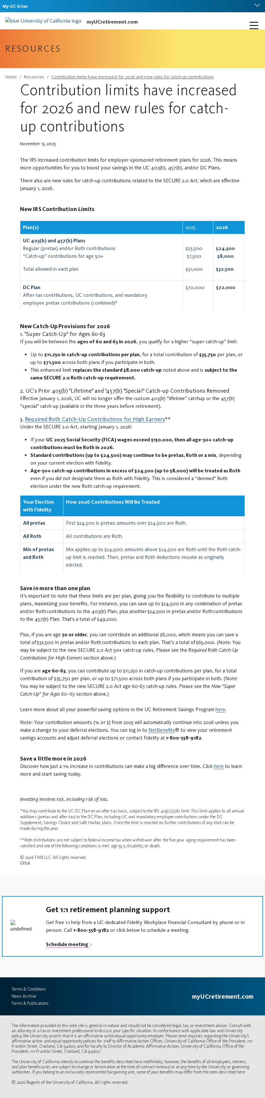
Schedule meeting (67, 944)
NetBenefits (161, 730)
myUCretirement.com (112, 22)
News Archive (24, 996)
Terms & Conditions (29, 989)
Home (11, 77)
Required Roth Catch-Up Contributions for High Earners (95, 419)
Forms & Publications (30, 1003)
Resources (34, 77)
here (220, 709)
